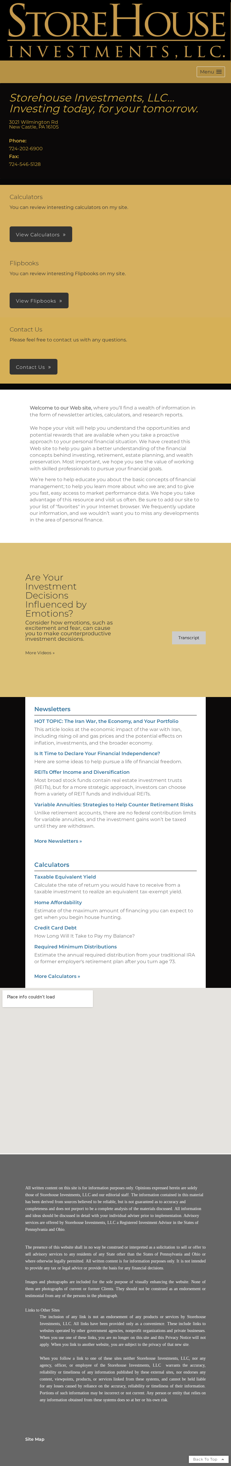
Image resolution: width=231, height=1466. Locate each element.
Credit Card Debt (55, 928)
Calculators (51, 864)
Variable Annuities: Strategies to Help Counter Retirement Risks (113, 805)
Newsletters (52, 709)
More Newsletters (58, 841)
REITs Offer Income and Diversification (82, 772)
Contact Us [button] (30, 367)
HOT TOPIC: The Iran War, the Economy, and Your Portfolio (106, 721)
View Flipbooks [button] (36, 301)
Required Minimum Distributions (75, 947)
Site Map (35, 1439)
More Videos (40, 653)
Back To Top (206, 1459)
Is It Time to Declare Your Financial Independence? (97, 753)
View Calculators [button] (38, 235)
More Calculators (57, 976)
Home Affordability (58, 902)
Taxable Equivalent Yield (65, 877)
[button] (211, 72)
